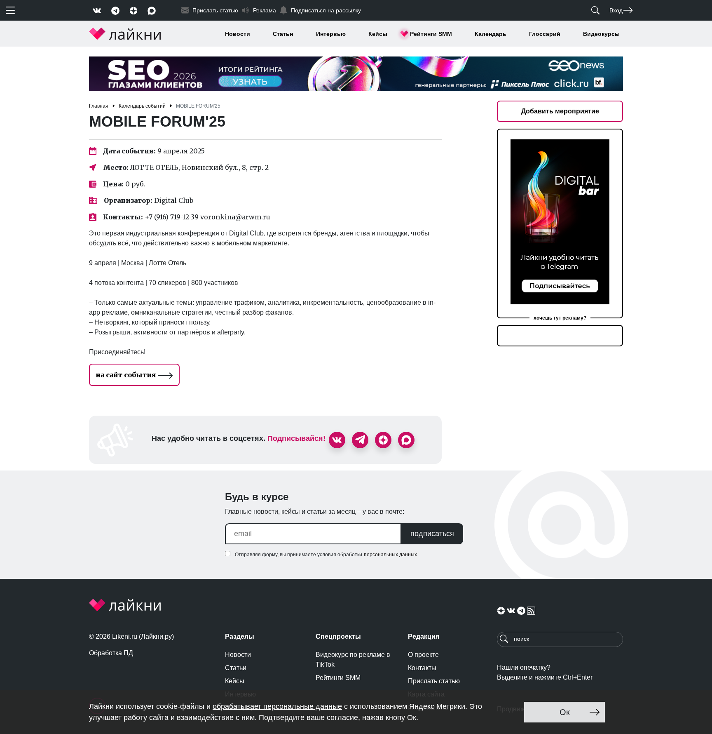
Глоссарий (544, 34)
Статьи (283, 34)
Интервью (331, 34)
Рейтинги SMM (431, 34)
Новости (237, 34)
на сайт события (127, 375)
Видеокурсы (601, 34)
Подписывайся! (296, 438)
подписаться (432, 533)
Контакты (422, 667)
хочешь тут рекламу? (560, 318)
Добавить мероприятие (560, 111)
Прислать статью (434, 681)
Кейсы (377, 34)
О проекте (423, 654)
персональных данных (390, 555)
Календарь (490, 34)
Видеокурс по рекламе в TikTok (353, 659)
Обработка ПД (111, 652)
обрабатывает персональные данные (277, 706)
